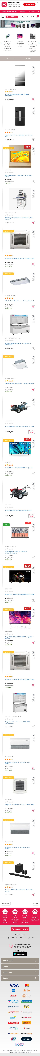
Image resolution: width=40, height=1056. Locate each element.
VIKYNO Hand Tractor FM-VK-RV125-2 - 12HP (19, 426)
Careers (22, 11)
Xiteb (29, 1052)
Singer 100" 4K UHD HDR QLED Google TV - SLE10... (19, 637)
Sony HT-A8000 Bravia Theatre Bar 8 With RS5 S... (19, 890)
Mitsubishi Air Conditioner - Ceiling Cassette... (20, 383)
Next (35, 903)
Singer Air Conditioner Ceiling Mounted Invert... (17, 762)
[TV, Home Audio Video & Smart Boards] (20, 40)
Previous (6, 903)
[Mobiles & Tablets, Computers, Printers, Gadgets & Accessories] (7, 42)
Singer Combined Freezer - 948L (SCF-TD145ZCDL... (17, 722)
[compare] (33, 70)
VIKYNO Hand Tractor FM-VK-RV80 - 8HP (18, 510)
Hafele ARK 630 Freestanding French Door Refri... (19, 135)
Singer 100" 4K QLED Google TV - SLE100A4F (20, 594)
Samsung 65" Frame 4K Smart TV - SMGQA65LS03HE (16, 552)
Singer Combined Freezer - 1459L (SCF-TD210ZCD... (18, 344)
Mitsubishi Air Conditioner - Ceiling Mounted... (20, 301)
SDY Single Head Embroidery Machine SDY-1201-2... (19, 218)
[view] (33, 73)
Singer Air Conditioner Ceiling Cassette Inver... (20, 258)
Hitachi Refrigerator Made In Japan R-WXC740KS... (17, 95)
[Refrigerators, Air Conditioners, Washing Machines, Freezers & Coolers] (32, 43)
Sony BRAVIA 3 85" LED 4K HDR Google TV (19, 467)
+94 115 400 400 (12, 11)
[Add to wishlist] (33, 68)
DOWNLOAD (29, 4)
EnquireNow (31, 431)
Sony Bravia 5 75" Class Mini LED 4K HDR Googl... (18, 175)
